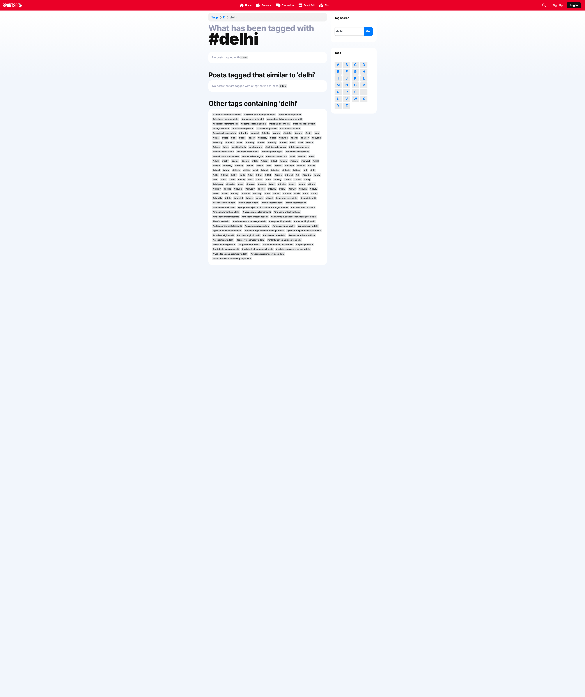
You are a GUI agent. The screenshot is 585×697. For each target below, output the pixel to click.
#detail (264, 161)
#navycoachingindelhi (280, 221)
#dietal (264, 170)
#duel (267, 193)
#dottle (227, 189)
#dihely (296, 170)
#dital (259, 175)
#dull (305, 193)
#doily (317, 175)
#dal (317, 133)
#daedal (255, 133)
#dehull (283, 142)
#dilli (215, 175)
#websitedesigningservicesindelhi (267, 254)
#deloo (235, 161)
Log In (574, 5)
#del (300, 142)
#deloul (245, 161)
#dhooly (239, 165)
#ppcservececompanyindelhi (227, 230)
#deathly (250, 142)
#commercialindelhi (290, 128)
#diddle (236, 170)
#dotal (302, 184)
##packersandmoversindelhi (227, 114)
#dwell (269, 198)
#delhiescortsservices (248, 151)
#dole (232, 179)
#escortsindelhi (308, 198)
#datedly (262, 138)
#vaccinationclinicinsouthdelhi (278, 244)
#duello (287, 193)
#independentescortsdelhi (255, 216)
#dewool (305, 161)
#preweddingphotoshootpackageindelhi (264, 230)
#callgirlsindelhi (221, 128)
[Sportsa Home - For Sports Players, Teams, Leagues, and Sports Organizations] (14, 5)
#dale (225, 138)
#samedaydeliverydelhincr (302, 235)
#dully (314, 193)
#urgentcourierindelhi (249, 244)
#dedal (260, 142)
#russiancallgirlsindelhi (248, 235)
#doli (250, 179)
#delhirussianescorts (276, 156)
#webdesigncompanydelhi (226, 249)
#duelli (276, 193)
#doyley (303, 189)
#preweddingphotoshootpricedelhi (304, 230)
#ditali (268, 175)
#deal (239, 142)
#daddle (243, 133)
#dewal (283, 161)
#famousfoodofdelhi (248, 202)
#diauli (216, 170)
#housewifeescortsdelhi (303, 207)
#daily (308, 133)
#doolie (282, 184)
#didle (246, 170)
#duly (228, 198)
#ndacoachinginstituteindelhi (227, 226)
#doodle (230, 184)
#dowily (272, 189)
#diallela (289, 165)
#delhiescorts (255, 147)
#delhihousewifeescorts (297, 151)
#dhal (316, 161)
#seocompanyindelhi (223, 240)
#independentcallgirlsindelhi (257, 212)
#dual (216, 193)
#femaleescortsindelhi (224, 207)
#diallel (278, 165)
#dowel (261, 189)
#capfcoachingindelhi (242, 128)
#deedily (272, 142)
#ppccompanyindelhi (308, 226)
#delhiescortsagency (275, 147)
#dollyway (218, 184)
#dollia (287, 179)
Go (368, 31)
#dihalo (286, 170)
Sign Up (557, 5)
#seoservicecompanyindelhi (250, 240)
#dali (233, 138)
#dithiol (278, 175)
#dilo (242, 175)
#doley (241, 179)
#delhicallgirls (239, 147)
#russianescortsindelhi (274, 235)
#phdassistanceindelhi (283, 226)
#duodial (238, 198)
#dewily (294, 161)
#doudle (238, 189)
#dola (223, 179)
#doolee (250, 184)
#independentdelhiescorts (226, 216)
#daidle (276, 133)
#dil (306, 170)
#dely (255, 161)
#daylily (305, 138)
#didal (226, 170)
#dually (235, 193)
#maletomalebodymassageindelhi (249, 221)
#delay (216, 147)
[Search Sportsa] (544, 5)
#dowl (282, 189)
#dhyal (259, 165)
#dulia (297, 193)
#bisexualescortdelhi (279, 124)
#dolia (259, 179)
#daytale (316, 138)
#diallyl (312, 165)
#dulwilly (217, 198)
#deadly (229, 142)
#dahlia (265, 133)
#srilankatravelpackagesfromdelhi (284, 240)
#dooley (262, 184)
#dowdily (250, 189)
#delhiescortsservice (223, 151)
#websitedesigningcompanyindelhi (230, 254)
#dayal (294, 138)
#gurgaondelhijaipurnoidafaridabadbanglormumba (263, 207)
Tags (215, 17)
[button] (246, 5)
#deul (274, 161)
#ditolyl (289, 175)
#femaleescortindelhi (272, 202)
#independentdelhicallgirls (287, 212)
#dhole (216, 165)
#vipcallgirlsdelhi (304, 244)
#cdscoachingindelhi (266, 128)
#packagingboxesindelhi (257, 226)
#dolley (277, 179)
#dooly (292, 184)
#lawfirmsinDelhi (221, 221)
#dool (240, 184)
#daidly (298, 133)
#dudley (257, 193)
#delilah (302, 156)
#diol (250, 175)
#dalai (216, 138)
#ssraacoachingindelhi (224, 244)
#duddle (246, 193)
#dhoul (249, 165)
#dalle (242, 138)
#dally (252, 138)
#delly (225, 161)
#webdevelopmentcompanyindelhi (293, 249)
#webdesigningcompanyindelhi (257, 249)
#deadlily (217, 142)
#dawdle (283, 138)
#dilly (234, 175)
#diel (255, 170)
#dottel (312, 184)
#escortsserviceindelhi (224, 202)
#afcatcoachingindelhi (290, 114)
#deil (292, 142)
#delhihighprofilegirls (272, 151)
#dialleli (301, 165)
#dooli (272, 184)
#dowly (292, 189)
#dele (226, 147)
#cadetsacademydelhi (304, 124)
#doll (268, 179)
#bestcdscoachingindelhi (225, 124)
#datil (273, 138)
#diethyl (275, 170)
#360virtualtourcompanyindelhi (260, 114)
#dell (311, 156)
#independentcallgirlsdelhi (226, 212)
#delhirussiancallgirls (252, 156)
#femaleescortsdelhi (296, 202)
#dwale (259, 198)
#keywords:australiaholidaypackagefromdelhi (293, 216)
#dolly (307, 179)
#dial (268, 165)
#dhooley (227, 165)
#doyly (313, 189)
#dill (312, 170)
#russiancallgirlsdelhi (223, 235)
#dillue (224, 175)
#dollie (297, 179)
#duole (249, 198)
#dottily (217, 189)
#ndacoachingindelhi (304, 221)
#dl (297, 175)
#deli (292, 156)
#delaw (309, 142)
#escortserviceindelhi (287, 198)
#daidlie (287, 133)
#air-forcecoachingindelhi (226, 119)
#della (216, 161)
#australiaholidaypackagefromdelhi (284, 119)
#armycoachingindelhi (253, 119)
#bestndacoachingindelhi (253, 124)
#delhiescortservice (299, 147)
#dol (215, 179)
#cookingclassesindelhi (224, 133)
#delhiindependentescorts (226, 156)
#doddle (306, 175)
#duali (225, 193)
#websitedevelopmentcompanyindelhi (232, 258)
